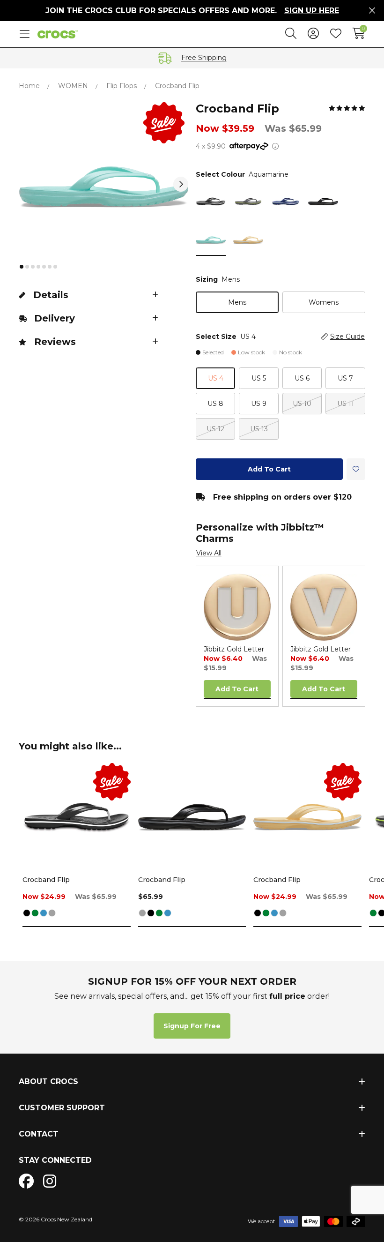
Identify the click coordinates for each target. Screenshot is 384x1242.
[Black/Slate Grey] (52, 914)
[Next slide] (180, 184)
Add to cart (269, 469)
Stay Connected (55, 1160)
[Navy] (43, 914)
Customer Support (62, 1107)
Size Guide (347, 336)
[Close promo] (372, 11)
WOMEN (73, 86)
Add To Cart (236, 689)
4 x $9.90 (211, 146)
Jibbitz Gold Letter (234, 649)
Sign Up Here (311, 10)
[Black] (26, 914)
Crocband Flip (46, 879)
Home (29, 86)
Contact (39, 1134)
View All (209, 553)
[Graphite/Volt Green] (35, 914)
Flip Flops (121, 86)
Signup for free (192, 1026)
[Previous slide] (26, 184)
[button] (21, 267)
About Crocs (48, 1081)
